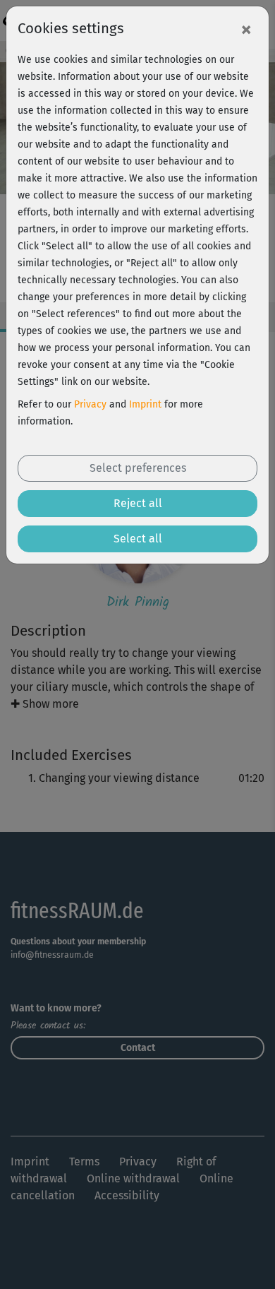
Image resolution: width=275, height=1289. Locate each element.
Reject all (138, 503)
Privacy (90, 404)
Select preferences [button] (138, 468)
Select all (138, 538)
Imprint (145, 404)
